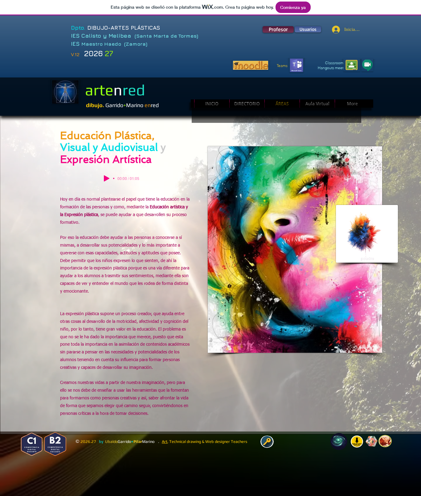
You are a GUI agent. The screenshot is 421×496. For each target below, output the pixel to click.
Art (164, 441)
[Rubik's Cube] (372, 441)
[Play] (106, 178)
